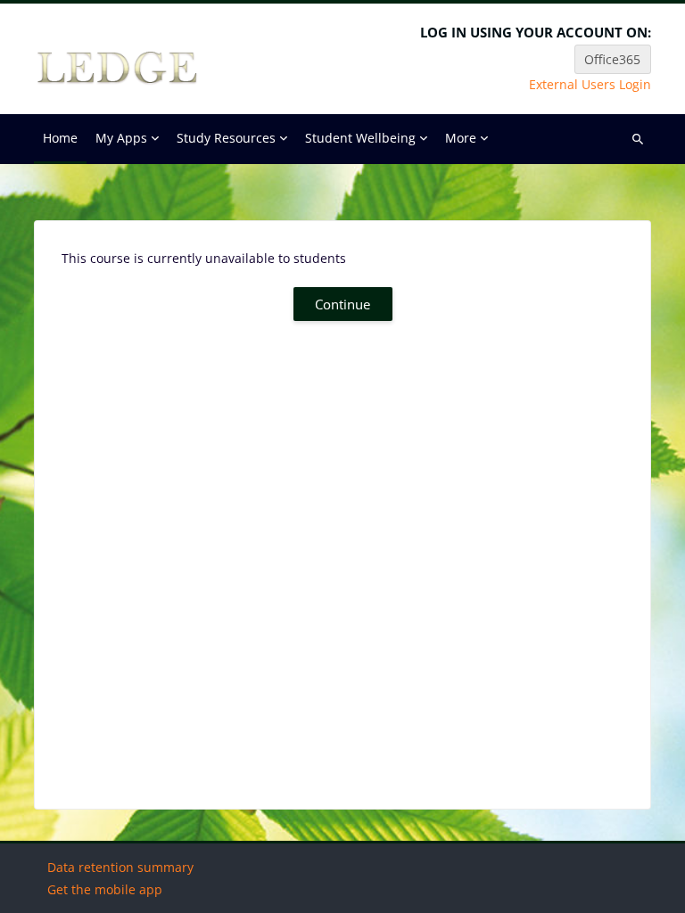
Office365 (612, 59)
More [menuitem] (460, 137)
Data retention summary (120, 867)
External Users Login (590, 85)
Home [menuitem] (60, 137)
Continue (342, 304)
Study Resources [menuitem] (226, 137)
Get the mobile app (104, 889)
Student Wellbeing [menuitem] (360, 137)
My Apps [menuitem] (121, 137)
